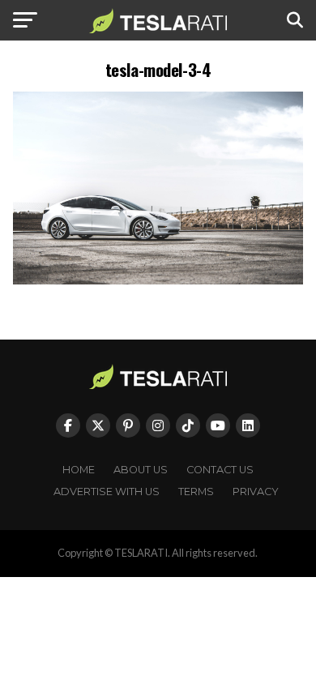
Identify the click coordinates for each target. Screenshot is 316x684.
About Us (140, 470)
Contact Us (220, 470)
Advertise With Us (106, 491)
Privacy (256, 491)
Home (78, 470)
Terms (196, 491)
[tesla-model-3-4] (157, 280)
